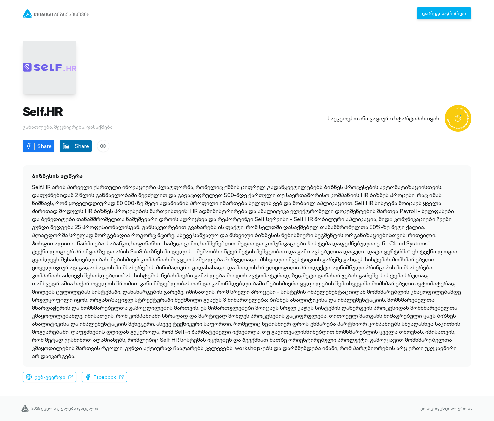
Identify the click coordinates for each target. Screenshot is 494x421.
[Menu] (56, 13)
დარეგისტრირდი (444, 13)
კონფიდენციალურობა (446, 408)
